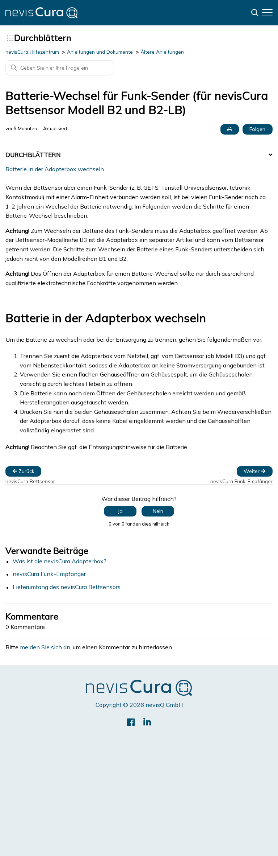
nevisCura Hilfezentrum (32, 52)
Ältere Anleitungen (162, 52)
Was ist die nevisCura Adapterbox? (59, 561)
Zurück (25, 471)
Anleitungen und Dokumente (100, 52)
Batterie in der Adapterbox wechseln (54, 169)
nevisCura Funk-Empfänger (49, 574)
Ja (120, 511)
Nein (158, 511)
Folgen (257, 129)
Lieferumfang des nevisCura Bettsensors (67, 587)
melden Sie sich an (45, 647)
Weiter (252, 471)
